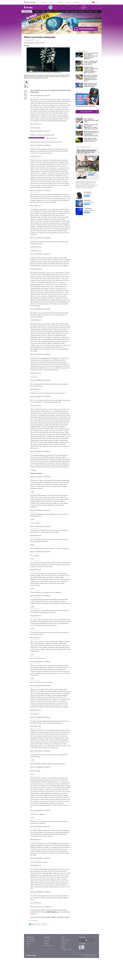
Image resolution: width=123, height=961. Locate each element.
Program (51, 2)
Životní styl (27, 11)
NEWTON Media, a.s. (53, 912)
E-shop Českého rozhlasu (83, 147)
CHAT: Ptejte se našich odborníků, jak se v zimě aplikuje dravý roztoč (90, 140)
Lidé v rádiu (64, 943)
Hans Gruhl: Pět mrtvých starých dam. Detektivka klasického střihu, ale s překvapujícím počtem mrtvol (90, 78)
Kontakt (63, 947)
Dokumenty (90, 11)
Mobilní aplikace (48, 945)
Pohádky (78, 98)
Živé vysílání (79, 100)
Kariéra (63, 945)
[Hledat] (97, 2)
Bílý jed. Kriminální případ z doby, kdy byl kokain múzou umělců (91, 63)
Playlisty (57, 11)
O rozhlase (76, 2)
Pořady (43, 11)
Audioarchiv (84, 7)
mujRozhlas (59, 2)
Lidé (62, 11)
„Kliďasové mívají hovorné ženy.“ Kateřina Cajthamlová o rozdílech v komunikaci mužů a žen (91, 127)
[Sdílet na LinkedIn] (25, 98)
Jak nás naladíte (65, 939)
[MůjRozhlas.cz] (26, 45)
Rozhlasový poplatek (66, 949)
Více (96, 11)
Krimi (85, 95)
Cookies (76, 954)
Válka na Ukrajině (31, 939)
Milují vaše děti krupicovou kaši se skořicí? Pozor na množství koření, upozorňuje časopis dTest (91, 133)
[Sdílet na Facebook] (25, 91)
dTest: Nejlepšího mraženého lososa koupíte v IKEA (91, 120)
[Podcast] (25, 87)
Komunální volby (30, 941)
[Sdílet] (27, 87)
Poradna (37, 40)
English (94, 954)
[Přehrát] (26, 82)
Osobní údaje (82, 954)
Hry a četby (79, 95)
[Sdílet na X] (25, 94)
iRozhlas (43, 2)
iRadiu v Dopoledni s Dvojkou (61, 917)
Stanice (68, 2)
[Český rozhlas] (29, 2)
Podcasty (46, 943)
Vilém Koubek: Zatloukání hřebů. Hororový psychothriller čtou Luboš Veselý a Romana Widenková (91, 55)
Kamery (83, 8)
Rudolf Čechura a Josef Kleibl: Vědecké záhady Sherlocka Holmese (90, 85)
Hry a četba (74, 11)
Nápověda (63, 941)
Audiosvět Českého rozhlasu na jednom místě (85, 106)
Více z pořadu (80, 117)
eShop (28, 945)
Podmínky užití (89, 954)
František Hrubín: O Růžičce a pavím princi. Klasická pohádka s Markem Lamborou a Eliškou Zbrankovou (91, 69)
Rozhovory (82, 11)
